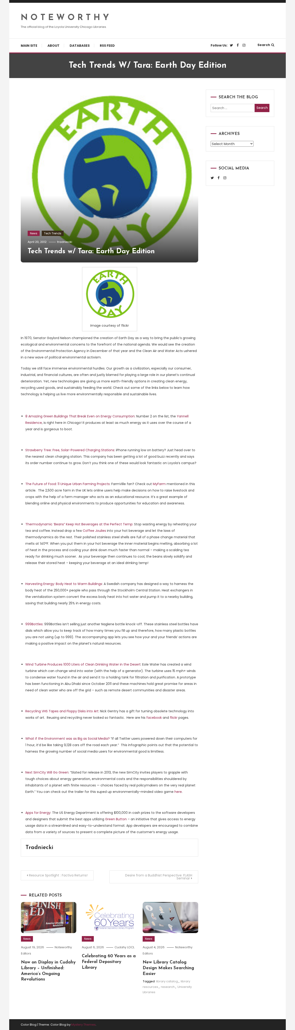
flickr (173, 717)
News (33, 233)
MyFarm (159, 484)
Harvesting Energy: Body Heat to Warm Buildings (63, 584)
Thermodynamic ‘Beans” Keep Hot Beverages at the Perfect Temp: (79, 524)
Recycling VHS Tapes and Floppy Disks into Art (61, 711)
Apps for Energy (37, 812)
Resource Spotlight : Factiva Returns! (58, 875)
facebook (154, 717)
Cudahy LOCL (124, 947)
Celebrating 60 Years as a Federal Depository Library (109, 962)
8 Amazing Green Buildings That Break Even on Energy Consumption (80, 416)
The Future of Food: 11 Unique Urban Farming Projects (67, 484)
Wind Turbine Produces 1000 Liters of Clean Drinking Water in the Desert (83, 664)
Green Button (116, 819)
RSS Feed (107, 45)
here (178, 791)
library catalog (167, 981)
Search (263, 45)
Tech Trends (52, 233)
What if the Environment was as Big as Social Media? (67, 738)
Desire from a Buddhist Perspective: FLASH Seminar (158, 877)
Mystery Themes (83, 1024)
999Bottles (34, 624)
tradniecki (64, 242)
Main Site (29, 45)
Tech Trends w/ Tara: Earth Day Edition (91, 251)
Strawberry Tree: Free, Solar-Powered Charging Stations (69, 450)
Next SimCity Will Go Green (46, 772)
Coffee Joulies (94, 530)
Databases (80, 45)
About (53, 45)
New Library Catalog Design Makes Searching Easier (168, 968)
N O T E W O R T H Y (65, 18)
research (168, 987)
